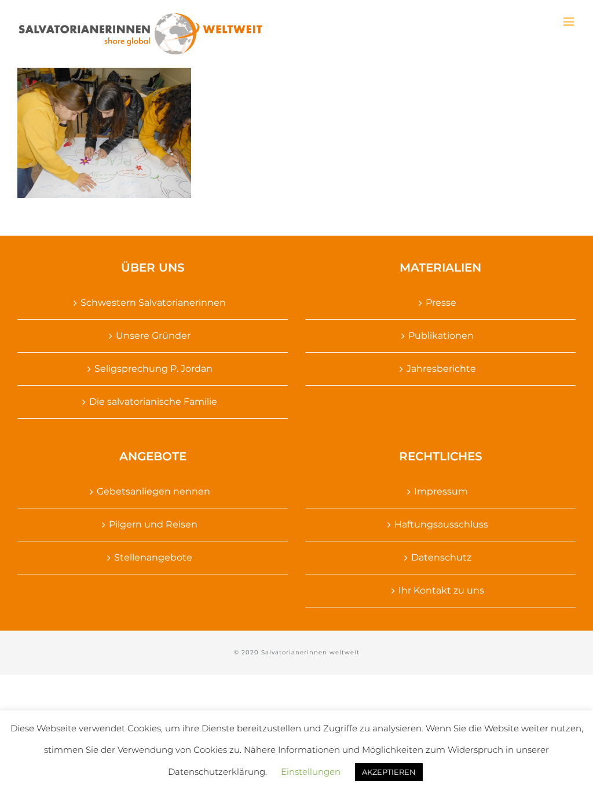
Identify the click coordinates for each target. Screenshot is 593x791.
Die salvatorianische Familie (153, 401)
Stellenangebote (153, 557)
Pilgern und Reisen (153, 524)
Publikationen (441, 335)
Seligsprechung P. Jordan (153, 368)
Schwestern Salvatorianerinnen (153, 302)
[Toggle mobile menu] (569, 22)
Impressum (441, 491)
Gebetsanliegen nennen (153, 491)
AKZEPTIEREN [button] (389, 772)
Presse (441, 302)
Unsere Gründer (153, 335)
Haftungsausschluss (441, 524)
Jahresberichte (441, 368)
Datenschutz (441, 557)
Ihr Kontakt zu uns (441, 590)
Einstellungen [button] (311, 771)
